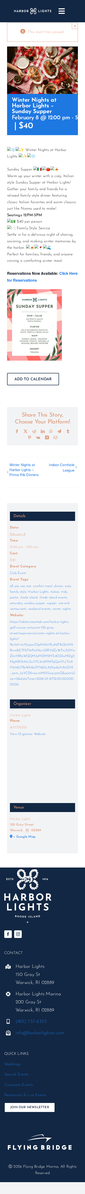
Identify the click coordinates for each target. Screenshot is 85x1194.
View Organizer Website (28, 734)
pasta (14, 597)
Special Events (16, 1074)
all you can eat (20, 586)
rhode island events (53, 597)
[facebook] (8, 934)
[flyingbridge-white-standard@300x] (39, 1126)
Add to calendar (33, 379)
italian (55, 592)
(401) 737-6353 (31, 1021)
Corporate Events (18, 1085)
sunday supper (34, 603)
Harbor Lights (38, 592)
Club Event (18, 573)
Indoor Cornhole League (61, 467)
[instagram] (18, 934)
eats (68, 586)
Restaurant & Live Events (25, 1095)
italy (64, 592)
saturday (16, 603)
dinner (58, 586)
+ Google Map (24, 837)
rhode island (29, 597)
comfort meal (42, 586)
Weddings (12, 1064)
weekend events (39, 609)
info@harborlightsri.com (40, 1033)
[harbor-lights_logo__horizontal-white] (32, 10)
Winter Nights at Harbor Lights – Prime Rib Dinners (24, 469)
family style (18, 592)
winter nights (61, 609)
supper (52, 603)
